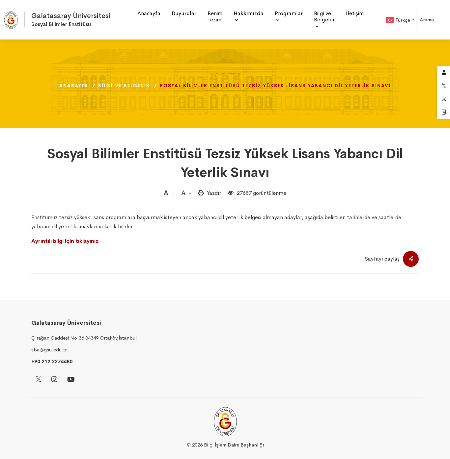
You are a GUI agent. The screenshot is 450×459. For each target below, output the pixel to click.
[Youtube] (71, 379)
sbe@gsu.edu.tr (49, 349)
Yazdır (214, 193)
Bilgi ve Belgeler (124, 86)
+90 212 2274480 (51, 361)
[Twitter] (38, 379)
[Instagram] (54, 379)
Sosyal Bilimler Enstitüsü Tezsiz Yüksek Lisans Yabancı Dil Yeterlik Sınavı (225, 163)
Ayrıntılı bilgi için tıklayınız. (65, 241)
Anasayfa (73, 86)
